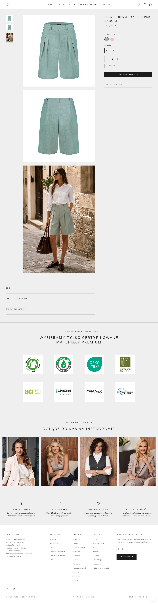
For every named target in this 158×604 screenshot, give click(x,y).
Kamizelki (76, 556)
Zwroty (96, 556)
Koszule (75, 560)
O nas (72, 4)
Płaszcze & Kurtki (79, 568)
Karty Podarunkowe (57, 556)
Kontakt (105, 4)
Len (51, 547)
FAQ (95, 547)
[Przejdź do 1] (9, 18)
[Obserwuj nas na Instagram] (13, 589)
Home (50, 4)
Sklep (61, 4)
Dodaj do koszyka (128, 74)
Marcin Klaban (145, 597)
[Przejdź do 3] (9, 38)
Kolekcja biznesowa (57, 551)
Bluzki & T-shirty (78, 547)
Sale (51, 560)
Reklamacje (97, 560)
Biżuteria (75, 543)
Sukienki (75, 580)
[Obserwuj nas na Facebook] (7, 589)
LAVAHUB (90, 597)
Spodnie (75, 572)
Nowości (53, 539)
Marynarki (76, 564)
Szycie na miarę (88, 4)
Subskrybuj (126, 557)
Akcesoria (76, 539)
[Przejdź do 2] (9, 27)
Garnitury (76, 551)
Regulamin (97, 564)
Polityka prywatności (101, 568)
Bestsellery (54, 543)
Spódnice (75, 576)
